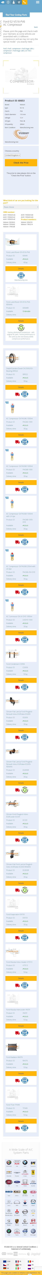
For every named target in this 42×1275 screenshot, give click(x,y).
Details (21, 268)
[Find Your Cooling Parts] (16, 8)
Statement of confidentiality (21, 1249)
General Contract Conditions (26, 1247)
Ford (4, 48)
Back (36, 27)
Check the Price (21, 162)
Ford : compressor (14, 48)
